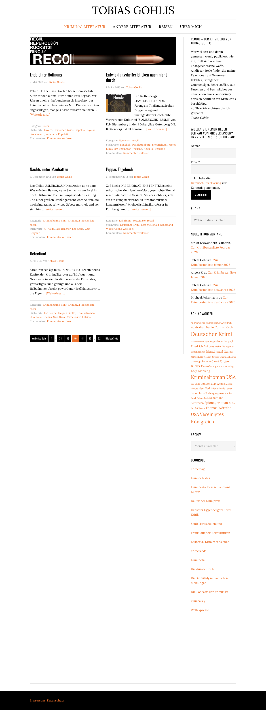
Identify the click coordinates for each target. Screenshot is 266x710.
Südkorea (200, 408)
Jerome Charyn (219, 356)
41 (83, 338)
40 (76, 338)
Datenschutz (55, 700)
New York (205, 388)
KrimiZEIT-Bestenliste (81, 220)
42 (90, 338)
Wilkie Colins (114, 228)
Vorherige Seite (39, 338)
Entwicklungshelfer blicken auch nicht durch (136, 77)
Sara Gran (59, 317)
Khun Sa (148, 148)
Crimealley (198, 601)
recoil (46, 126)
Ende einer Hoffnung (46, 74)
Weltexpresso (200, 610)
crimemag (197, 469)
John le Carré (210, 361)
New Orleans (44, 317)
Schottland (166, 224)
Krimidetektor (200, 478)
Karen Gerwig (208, 366)
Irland (210, 351)
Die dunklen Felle (203, 569)
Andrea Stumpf (213, 322)
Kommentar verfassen (60, 138)
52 (100, 338)
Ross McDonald (150, 224)
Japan (208, 356)
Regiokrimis (220, 393)
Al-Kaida (49, 228)
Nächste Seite (111, 338)
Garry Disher (215, 346)
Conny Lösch (224, 327)
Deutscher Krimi (63, 130)
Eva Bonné (50, 313)
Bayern (48, 130)
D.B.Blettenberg (141, 144)
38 (61, 338)
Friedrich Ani (159, 144)
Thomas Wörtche (218, 408)
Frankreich (225, 341)
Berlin (210, 327)
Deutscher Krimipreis (205, 501)
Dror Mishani (197, 341)
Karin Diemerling (225, 366)
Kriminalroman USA (213, 377)
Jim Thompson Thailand (128, 148)
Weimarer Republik (57, 134)
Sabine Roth (203, 398)
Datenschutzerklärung (206, 183)
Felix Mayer (210, 341)
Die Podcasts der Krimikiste (210, 592)
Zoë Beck (128, 228)
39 (68, 338)
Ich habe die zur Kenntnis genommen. (209, 182)
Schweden (197, 403)
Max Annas (218, 383)
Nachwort (124, 140)
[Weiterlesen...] (40, 114)
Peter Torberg (206, 393)
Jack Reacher (63, 228)
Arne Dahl (226, 322)
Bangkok (125, 144)
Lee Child (77, 228)
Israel (219, 351)
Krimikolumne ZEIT (54, 220)
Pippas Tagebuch (119, 169)
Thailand (160, 148)
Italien (228, 351)
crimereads (198, 551)
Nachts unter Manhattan (49, 169)
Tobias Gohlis (133, 10)
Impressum (37, 700)
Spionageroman (216, 403)
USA (195, 414)
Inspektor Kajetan (85, 130)
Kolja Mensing (200, 371)
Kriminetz (197, 560)
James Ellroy (198, 356)
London (205, 383)
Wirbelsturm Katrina (78, 317)
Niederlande (218, 388)
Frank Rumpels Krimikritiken (210, 533)
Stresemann (37, 134)
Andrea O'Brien (198, 322)
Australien (198, 327)
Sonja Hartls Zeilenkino (206, 523)
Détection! (38, 253)
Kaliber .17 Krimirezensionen (210, 542)
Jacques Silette (66, 313)
